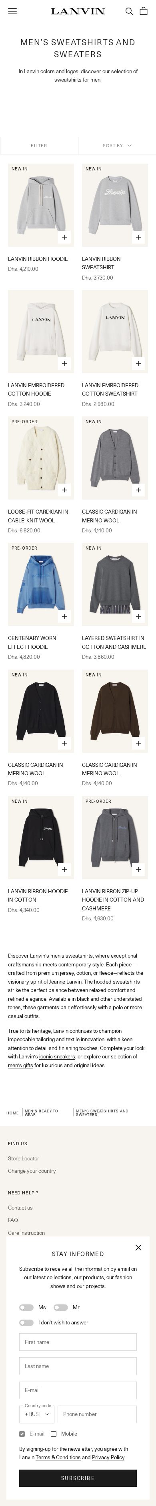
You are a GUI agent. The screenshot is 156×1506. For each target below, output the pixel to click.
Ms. (42, 1307)
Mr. (76, 1307)
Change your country (32, 1171)
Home (12, 1113)
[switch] (26, 1307)
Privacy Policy (108, 1457)
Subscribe (77, 1478)
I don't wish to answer (63, 1322)
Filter (39, 145)
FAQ (13, 1220)
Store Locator (23, 1158)
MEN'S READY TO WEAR (42, 1112)
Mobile (69, 1433)
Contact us (20, 1207)
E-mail (37, 1433)
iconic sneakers (57, 1056)
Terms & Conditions (58, 1457)
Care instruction (26, 1233)
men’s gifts (20, 1065)
